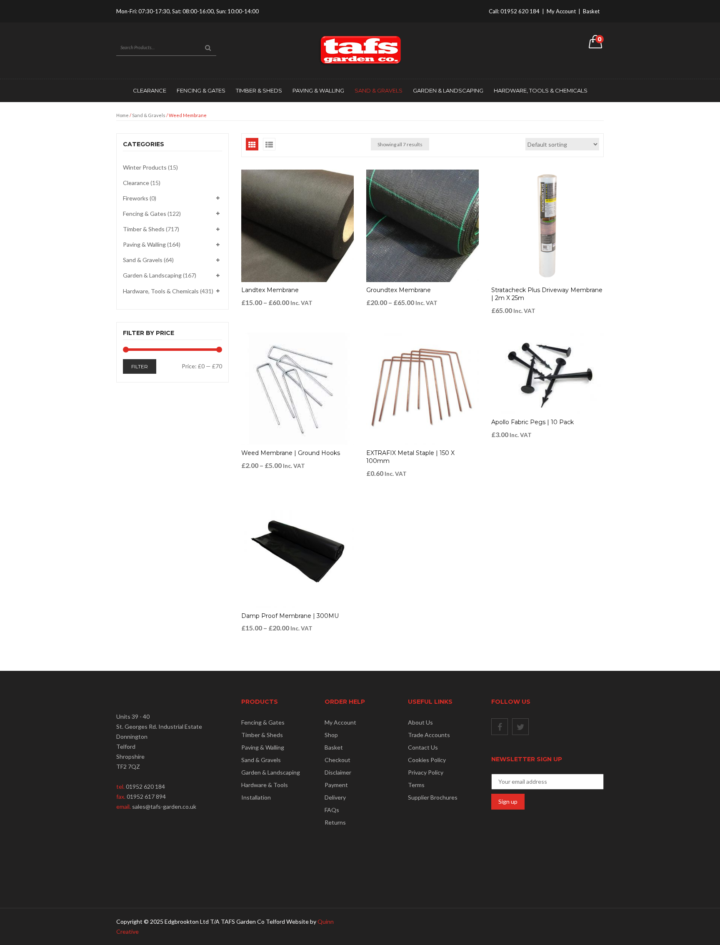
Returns (335, 822)
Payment (336, 784)
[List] (269, 144)
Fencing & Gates (201, 90)
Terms (416, 784)
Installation (256, 797)
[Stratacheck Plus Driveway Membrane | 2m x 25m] (547, 226)
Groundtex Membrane (398, 290)
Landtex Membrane (270, 290)
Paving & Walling (318, 90)
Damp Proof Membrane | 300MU (290, 616)
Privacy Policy (425, 772)
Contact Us (423, 747)
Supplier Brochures (433, 797)
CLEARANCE (149, 90)
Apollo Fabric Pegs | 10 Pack (532, 422)
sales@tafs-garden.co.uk (164, 806)
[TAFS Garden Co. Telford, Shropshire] (360, 49)
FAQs (332, 809)
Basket (591, 11)
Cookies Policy (427, 759)
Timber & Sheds (259, 90)
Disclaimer (338, 772)
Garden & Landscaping (448, 90)
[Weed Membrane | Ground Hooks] (297, 388)
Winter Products (145, 167)
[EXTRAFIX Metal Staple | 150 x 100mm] (422, 388)
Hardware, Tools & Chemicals (541, 90)
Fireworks (135, 198)
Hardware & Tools (264, 784)
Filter (139, 366)
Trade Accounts (429, 734)
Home (122, 115)
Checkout (337, 759)
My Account (561, 11)
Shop (331, 734)
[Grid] (252, 144)
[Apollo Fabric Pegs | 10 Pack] (547, 373)
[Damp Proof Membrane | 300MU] (297, 551)
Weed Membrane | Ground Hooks (290, 453)
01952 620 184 (520, 11)
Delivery (335, 797)
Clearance (136, 182)
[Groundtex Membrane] (422, 226)
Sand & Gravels (378, 90)
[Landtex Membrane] (297, 226)
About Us (420, 722)
